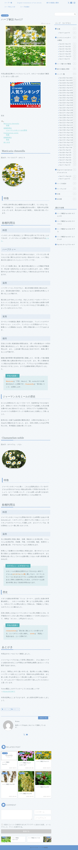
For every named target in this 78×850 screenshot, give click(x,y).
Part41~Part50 (67, 49)
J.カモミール (6, 709)
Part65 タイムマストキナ (66, 244)
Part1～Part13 (67, 165)
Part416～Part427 (67, 85)
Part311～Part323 (67, 105)
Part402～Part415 (67, 88)
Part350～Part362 (67, 98)
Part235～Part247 (67, 120)
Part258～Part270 (67, 115)
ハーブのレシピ (10, 7)
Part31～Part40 (67, 51)
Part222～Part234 (67, 123)
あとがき (7, 142)
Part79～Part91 (67, 150)
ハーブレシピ (66, 189)
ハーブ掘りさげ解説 (66, 64)
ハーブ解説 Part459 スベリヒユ (66, 222)
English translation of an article (29, 3)
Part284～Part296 (67, 110)
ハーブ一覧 (8, 3)
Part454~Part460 (67, 78)
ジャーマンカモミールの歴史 (16, 130)
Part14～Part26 (67, 162)
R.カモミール (15, 709)
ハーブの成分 (24, 7)
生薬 (66, 29)
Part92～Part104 (67, 147)
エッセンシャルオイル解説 (66, 39)
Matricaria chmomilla (11, 123)
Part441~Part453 (67, 80)
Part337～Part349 (67, 100)
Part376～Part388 (67, 93)
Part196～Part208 (67, 128)
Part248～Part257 (67, 118)
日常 (66, 194)
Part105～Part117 (67, 145)
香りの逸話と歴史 (53, 3)
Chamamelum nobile (11, 133)
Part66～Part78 (67, 152)
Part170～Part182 (67, 133)
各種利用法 (8, 128)
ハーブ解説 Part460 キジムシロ (66, 214)
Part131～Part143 (67, 140)
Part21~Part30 (67, 54)
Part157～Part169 (67, 135)
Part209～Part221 (67, 125)
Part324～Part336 (67, 103)
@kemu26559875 (9, 691)
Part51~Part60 (67, 46)
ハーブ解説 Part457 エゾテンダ (66, 238)
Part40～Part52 (67, 157)
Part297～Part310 (67, 108)
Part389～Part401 (67, 90)
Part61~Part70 (67, 44)
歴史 (7, 139)
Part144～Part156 (67, 138)
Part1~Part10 (67, 59)
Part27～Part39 (67, 160)
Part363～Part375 (67, 95)
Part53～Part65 (67, 155)
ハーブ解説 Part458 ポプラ (66, 230)
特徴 (7, 125)
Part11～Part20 (67, 56)
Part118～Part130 (67, 142)
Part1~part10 (67, 33)
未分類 (66, 199)
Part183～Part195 (67, 130)
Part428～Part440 (67, 83)
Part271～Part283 (67, 113)
